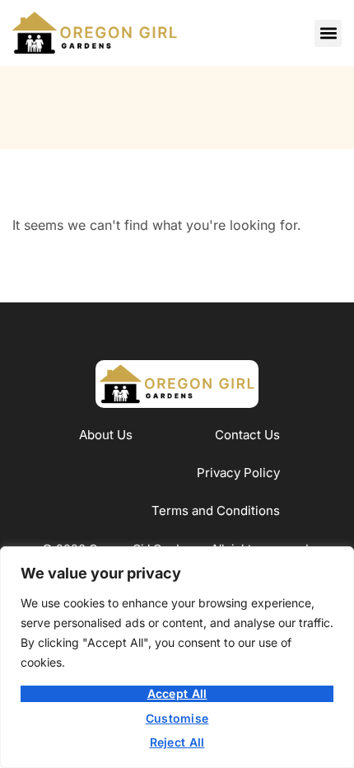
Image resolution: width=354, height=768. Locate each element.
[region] (177, 657)
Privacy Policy (238, 472)
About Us (106, 435)
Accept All (177, 693)
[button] (328, 33)
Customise (177, 718)
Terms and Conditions (215, 510)
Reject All (177, 742)
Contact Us (247, 435)
